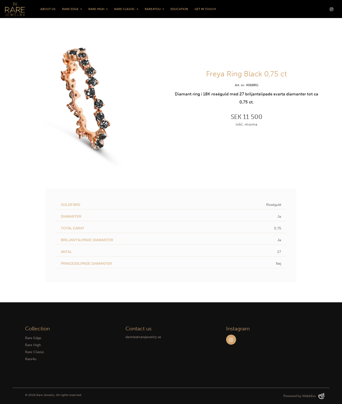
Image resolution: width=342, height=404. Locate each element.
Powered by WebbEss (299, 396)
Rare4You (153, 9)
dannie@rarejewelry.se (143, 337)
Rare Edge (70, 9)
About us (48, 9)
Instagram (231, 340)
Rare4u (30, 359)
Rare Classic (124, 9)
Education (179, 9)
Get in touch (205, 9)
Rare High (96, 9)
